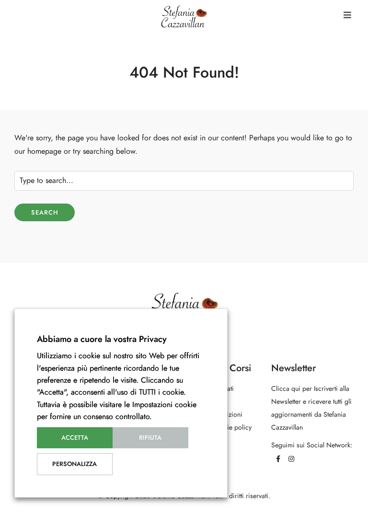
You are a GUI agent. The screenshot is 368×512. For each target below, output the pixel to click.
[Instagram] (291, 459)
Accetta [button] (74, 437)
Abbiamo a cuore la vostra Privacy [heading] (102, 339)
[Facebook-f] (278, 459)
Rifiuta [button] (150, 437)
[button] (347, 15)
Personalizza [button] (74, 464)
